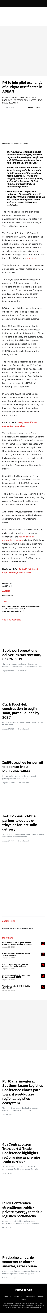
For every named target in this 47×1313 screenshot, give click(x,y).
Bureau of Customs (13, 606)
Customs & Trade (28, 97)
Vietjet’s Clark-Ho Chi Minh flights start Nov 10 (16, 987)
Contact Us (17, 1296)
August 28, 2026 (8, 947)
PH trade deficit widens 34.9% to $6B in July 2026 (16, 954)
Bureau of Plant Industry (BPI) (30, 606)
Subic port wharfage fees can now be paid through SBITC (16, 976)
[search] (42, 3)
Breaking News (9, 97)
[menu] (3, 3)
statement (32, 258)
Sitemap (23, 1299)
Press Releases (10, 103)
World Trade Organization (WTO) (13, 611)
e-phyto (5, 609)
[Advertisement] (23, 50)
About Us (7, 1296)
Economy (7, 100)
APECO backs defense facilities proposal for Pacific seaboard (15, 965)
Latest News (35, 100)
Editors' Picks (21, 100)
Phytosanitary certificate (17, 609)
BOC (3, 606)
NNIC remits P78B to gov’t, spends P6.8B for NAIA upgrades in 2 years (16, 943)
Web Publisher (7, 596)
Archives (40, 1296)
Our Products (29, 1296)
